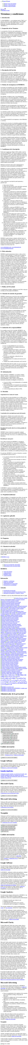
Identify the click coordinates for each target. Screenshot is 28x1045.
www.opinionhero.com (6, 247)
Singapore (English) (15, 658)
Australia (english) (14, 600)
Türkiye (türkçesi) (14, 665)
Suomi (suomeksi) (14, 662)
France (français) (13, 623)
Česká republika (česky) (18, 611)
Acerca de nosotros (7, 571)
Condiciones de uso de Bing (7, 807)
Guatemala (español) (16, 624)
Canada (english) (20, 608)
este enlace (18, 855)
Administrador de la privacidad (10, 583)
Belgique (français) (14, 604)
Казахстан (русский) (21, 632)
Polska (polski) (12, 651)
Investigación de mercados (9, 590)
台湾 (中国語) (12, 678)
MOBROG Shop (7, 574)
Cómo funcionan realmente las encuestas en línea (14, 591)
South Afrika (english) (17, 660)
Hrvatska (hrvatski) (14, 626)
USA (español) (18, 669)
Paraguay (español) (14, 647)
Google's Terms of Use (6, 777)
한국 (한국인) (16, 676)
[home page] (6, 1)
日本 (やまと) (12, 675)
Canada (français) (14, 610)
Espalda (12, 743)
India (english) (12, 628)
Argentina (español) (20, 599)
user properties (9, 907)
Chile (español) (12, 612)
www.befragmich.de (16, 247)
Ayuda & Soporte (7, 575)
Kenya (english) (13, 633)
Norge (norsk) (11, 643)
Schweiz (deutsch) (14, 655)
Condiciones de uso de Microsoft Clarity (10, 793)
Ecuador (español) (14, 617)
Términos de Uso (9, 755)
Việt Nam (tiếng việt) (17, 673)
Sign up (2, 9)
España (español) (13, 620)
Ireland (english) (22, 629)
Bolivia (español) (13, 606)
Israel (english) (12, 630)
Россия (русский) (18, 650)
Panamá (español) (18, 646)
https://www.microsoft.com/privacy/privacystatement (12, 979)
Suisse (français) (19, 656)
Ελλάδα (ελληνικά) (15, 621)
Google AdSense (6, 735)
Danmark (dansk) (18, 615)
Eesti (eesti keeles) (14, 619)
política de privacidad (5, 869)
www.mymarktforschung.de (7, 248)
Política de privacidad (8, 582)
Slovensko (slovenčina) (17, 659)
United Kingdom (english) (20, 667)
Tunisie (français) (14, 664)
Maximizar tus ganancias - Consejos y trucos (13, 593)
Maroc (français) (13, 638)
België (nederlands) (15, 603)
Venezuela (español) (15, 671)
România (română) (19, 654)
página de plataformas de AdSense (8, 885)
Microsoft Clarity (6, 738)
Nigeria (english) (18, 642)
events (2, 907)
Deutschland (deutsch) (17, 616)
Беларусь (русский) (16, 602)
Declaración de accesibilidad (9, 585)
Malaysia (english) (19, 637)
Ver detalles (14, 757)
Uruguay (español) (14, 668)
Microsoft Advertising (7, 740)
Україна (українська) (17, 672)
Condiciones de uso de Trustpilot (9, 822)
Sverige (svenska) (14, 663)
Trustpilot (5, 742)
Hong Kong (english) (17, 625)
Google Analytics (6, 737)
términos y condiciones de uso (11, 858)
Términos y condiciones (8, 581)
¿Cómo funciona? (7, 572)
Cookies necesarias (7, 733)
